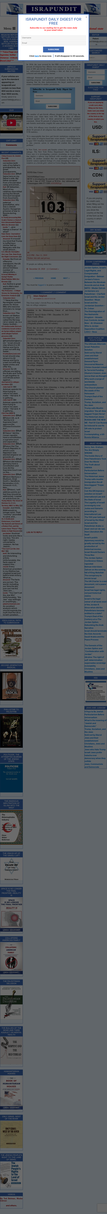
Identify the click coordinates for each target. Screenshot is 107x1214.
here (37, 56)
